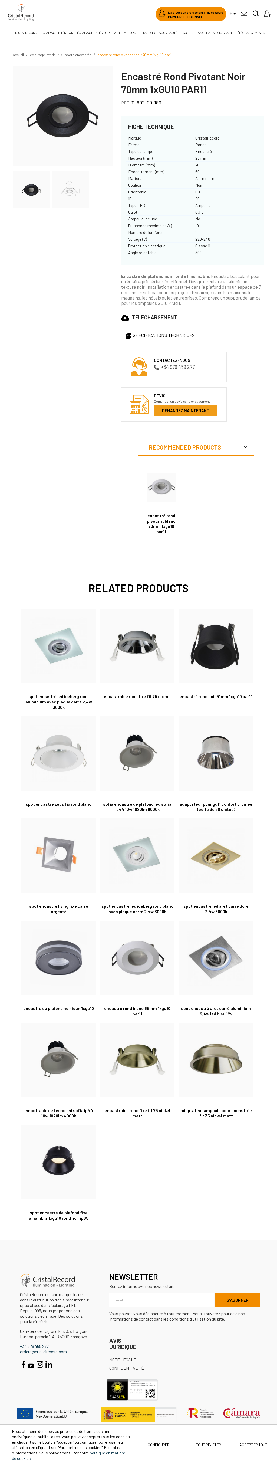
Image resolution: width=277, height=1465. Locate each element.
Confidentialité (126, 1368)
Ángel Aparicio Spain (215, 33)
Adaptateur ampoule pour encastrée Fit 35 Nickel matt (216, 1113)
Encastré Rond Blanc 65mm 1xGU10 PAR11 (137, 1011)
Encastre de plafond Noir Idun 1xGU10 (58, 1008)
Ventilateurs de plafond (134, 33)
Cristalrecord (25, 33)
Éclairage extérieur (93, 33)
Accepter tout (253, 1444)
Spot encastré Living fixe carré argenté (58, 908)
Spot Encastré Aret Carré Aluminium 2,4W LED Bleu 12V (216, 1011)
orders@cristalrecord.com (43, 1351)
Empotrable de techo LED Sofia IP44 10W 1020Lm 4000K (58, 1113)
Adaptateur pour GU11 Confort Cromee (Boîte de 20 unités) (216, 806)
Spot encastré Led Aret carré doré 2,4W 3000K (216, 908)
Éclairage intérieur (57, 33)
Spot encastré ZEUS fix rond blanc (58, 804)
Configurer (158, 1444)
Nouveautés (169, 33)
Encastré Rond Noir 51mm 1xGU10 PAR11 (216, 696)
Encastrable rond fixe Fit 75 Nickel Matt (137, 1113)
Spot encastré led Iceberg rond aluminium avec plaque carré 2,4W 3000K (58, 702)
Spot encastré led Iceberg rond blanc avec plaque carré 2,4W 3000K (137, 908)
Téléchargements (250, 33)
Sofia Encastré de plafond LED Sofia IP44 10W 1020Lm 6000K (137, 806)
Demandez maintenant (185, 410)
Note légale (122, 1359)
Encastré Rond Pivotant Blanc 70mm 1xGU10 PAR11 (161, 523)
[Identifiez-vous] (267, 11)
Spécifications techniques (160, 335)
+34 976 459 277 (178, 367)
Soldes (188, 33)
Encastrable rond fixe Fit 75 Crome (137, 696)
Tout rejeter (208, 1444)
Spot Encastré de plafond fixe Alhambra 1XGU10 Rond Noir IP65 (58, 1215)
